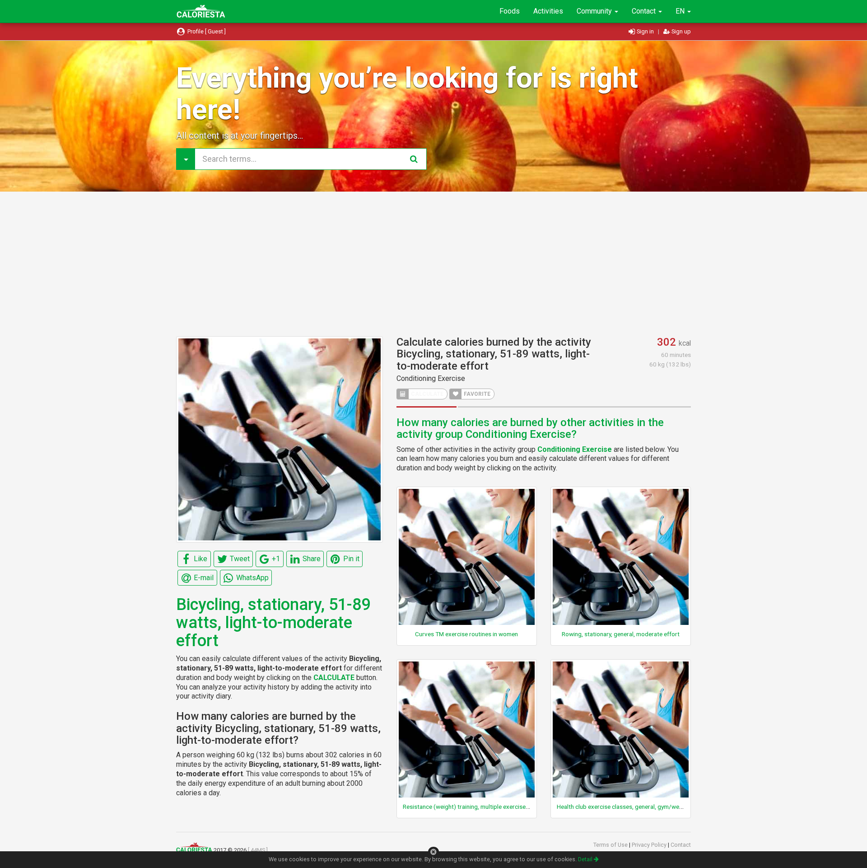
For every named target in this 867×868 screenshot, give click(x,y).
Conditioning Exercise (430, 378)
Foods (509, 11)
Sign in (645, 31)
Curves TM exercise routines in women (466, 634)
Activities (548, 11)
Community (595, 11)
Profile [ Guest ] (206, 31)
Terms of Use (611, 844)
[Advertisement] (433, 264)
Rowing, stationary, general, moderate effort (621, 634)
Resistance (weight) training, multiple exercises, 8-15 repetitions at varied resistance (516, 806)
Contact (644, 11)
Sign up (680, 31)
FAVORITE (476, 394)
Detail (586, 859)
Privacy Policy (650, 844)
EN (681, 11)
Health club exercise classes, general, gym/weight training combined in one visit (663, 806)
